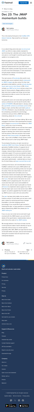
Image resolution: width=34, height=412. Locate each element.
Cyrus (6, 179)
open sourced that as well (23, 161)
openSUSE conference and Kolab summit (16, 106)
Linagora (9, 82)
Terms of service (17, 396)
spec (5, 196)
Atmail (27, 86)
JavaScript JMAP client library (10, 145)
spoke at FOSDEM (7, 104)
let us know (18, 116)
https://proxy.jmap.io (13, 135)
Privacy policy (26, 396)
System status (8, 396)
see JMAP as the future (13, 88)
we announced (14, 123)
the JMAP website (21, 220)
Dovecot (5, 187)
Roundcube (16, 78)
